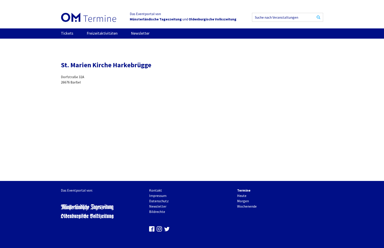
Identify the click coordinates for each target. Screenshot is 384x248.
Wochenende (247, 206)
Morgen (243, 201)
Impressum (157, 195)
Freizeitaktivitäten (102, 33)
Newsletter (140, 33)
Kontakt (155, 190)
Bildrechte (157, 211)
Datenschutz (159, 201)
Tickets (67, 33)
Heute (241, 195)
